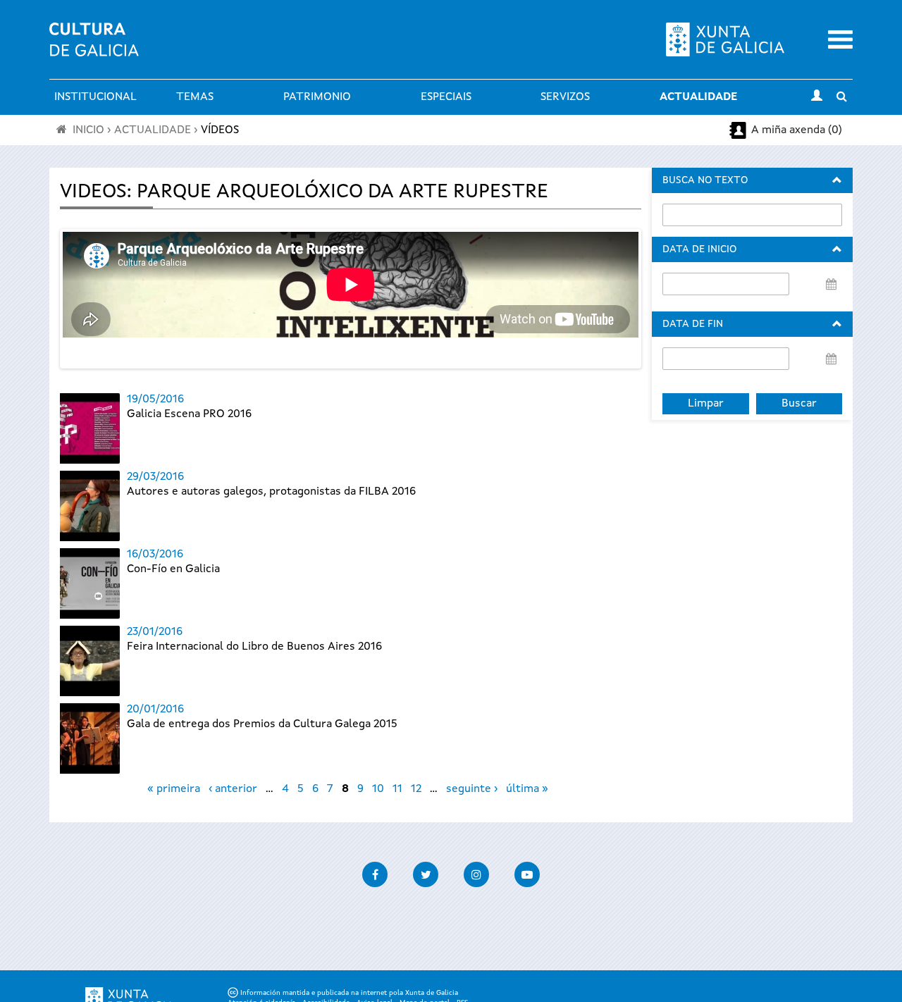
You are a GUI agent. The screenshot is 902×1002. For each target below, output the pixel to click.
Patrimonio (317, 97)
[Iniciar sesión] (816, 97)
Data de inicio (699, 249)
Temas (195, 97)
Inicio (88, 130)
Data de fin (692, 324)
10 (378, 789)
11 (397, 789)
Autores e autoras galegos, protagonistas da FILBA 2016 (271, 491)
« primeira (173, 789)
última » (527, 789)
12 (416, 789)
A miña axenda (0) (796, 130)
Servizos (565, 97)
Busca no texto (705, 180)
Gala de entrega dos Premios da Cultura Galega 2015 (262, 724)
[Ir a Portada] (94, 48)
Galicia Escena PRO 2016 (189, 414)
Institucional (95, 97)
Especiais (446, 97)
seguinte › (472, 789)
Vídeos (220, 130)
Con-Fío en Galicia (173, 569)
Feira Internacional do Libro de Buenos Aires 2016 (254, 646)
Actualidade (698, 97)
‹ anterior (233, 789)
